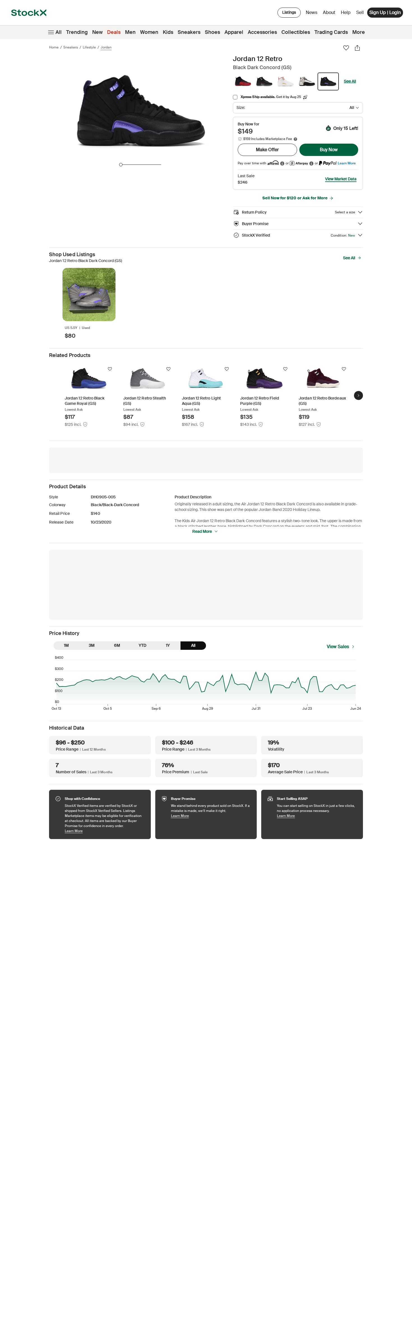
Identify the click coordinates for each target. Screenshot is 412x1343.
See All (350, 81)
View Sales (338, 647)
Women (149, 32)
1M (66, 645)
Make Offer (267, 150)
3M (91, 645)
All (58, 32)
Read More (202, 531)
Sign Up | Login (385, 12)
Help (346, 12)
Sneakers (189, 32)
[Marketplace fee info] (295, 139)
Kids (168, 32)
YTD (142, 645)
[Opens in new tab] (282, 163)
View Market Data (341, 178)
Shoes (212, 32)
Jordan (106, 47)
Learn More (347, 163)
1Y (168, 645)
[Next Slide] (358, 395)
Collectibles (295, 32)
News (311, 12)
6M (117, 645)
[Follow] (109, 369)
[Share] (357, 47)
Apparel (233, 32)
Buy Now (329, 150)
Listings (289, 12)
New (97, 32)
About (330, 14)
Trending (77, 32)
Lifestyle (89, 47)
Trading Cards (331, 32)
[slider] (120, 164)
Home (54, 47)
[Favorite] (346, 47)
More (358, 32)
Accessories (262, 32)
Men (130, 32)
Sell (360, 12)
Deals (114, 32)
